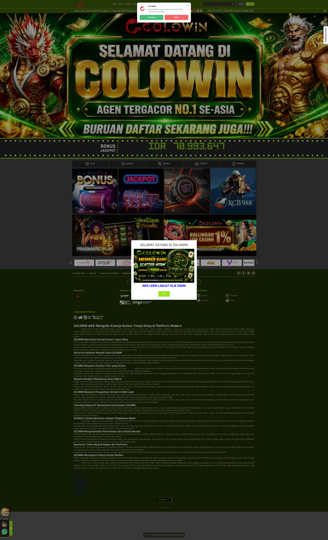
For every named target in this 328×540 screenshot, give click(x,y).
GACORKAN (151, 17)
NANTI (176, 17)
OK (164, 293)
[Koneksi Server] (5, 512)
